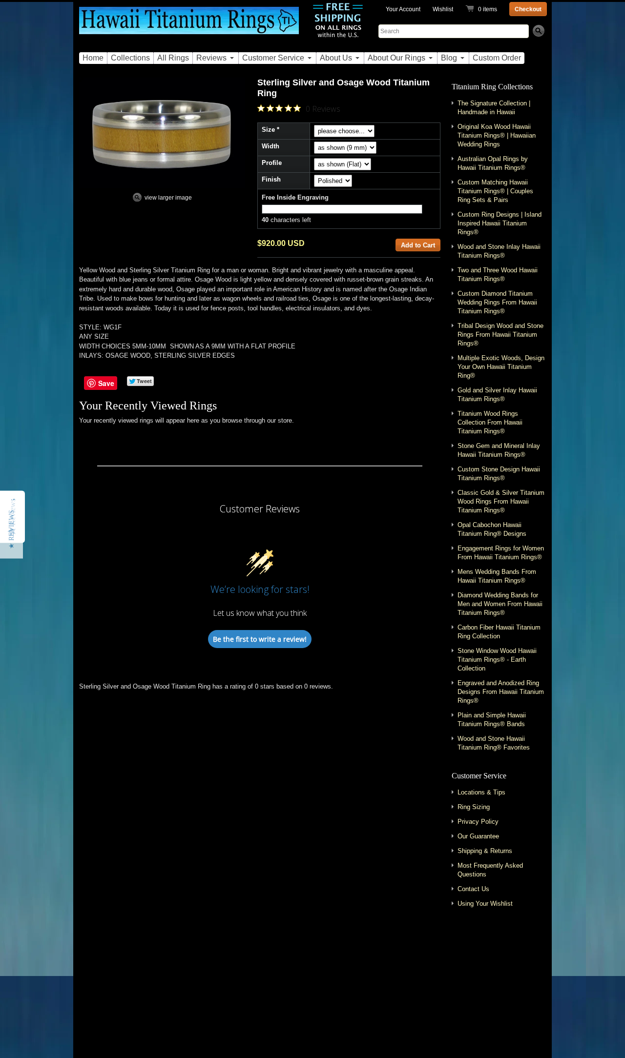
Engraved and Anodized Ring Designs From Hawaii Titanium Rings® (501, 691)
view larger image (168, 197)
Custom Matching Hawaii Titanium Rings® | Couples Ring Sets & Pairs (495, 191)
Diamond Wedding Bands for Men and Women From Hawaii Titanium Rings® (500, 603)
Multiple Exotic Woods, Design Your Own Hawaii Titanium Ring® (501, 366)
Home (93, 58)
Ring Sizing (474, 807)
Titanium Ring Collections (492, 86)
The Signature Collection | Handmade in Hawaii (494, 108)
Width (270, 146)
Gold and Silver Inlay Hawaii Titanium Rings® (497, 395)
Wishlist (443, 9)
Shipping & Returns (485, 851)
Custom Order (497, 58)
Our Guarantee (478, 836)
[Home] (189, 26)
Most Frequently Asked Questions (490, 870)
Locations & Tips (481, 792)
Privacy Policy (478, 821)
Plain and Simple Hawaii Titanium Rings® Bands (492, 720)
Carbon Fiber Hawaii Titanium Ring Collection (499, 632)
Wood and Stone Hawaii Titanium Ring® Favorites (494, 743)
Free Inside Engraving (295, 197)
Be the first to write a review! (260, 639)
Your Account (403, 9)
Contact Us (473, 889)
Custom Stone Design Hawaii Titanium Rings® (499, 474)
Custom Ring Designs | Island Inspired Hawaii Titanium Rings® (500, 223)
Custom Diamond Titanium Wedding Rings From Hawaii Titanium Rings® (497, 302)
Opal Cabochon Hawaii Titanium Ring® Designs (492, 529)
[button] (11, 529)
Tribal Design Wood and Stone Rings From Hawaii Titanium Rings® (500, 334)
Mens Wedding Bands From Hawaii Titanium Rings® (497, 576)
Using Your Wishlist (485, 903)
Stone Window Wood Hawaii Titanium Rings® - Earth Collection (497, 659)
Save (106, 383)
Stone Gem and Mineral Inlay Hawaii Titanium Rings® (499, 450)
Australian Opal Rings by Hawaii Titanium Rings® (493, 163)
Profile (272, 162)
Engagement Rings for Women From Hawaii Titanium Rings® (501, 553)
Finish (271, 179)
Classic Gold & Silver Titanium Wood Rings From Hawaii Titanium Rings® (501, 501)
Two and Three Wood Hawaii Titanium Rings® (498, 274)
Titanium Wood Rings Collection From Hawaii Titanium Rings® (490, 422)
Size (268, 129)
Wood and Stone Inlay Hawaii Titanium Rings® (499, 251)
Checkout (528, 9)
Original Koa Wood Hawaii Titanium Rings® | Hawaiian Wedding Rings (497, 135)
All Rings (173, 58)
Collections (130, 58)
